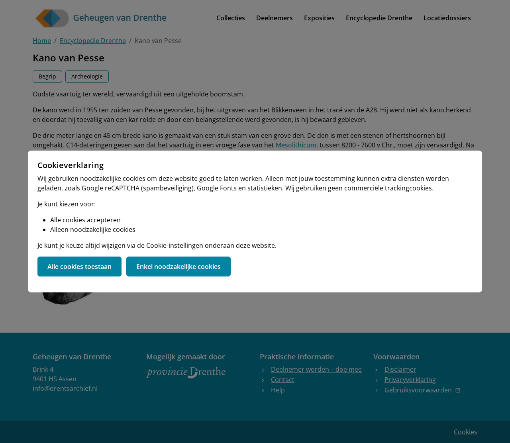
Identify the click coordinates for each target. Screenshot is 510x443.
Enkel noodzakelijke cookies (178, 266)
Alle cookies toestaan (79, 266)
